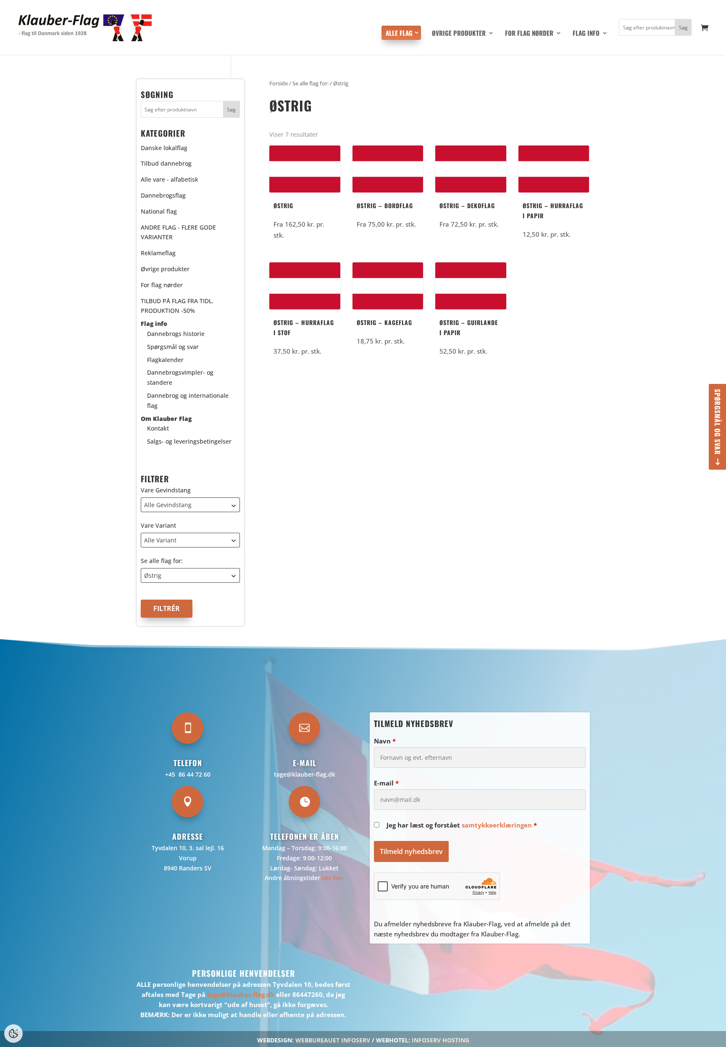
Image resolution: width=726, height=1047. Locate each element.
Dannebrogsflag (163, 195)
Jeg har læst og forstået (462, 825)
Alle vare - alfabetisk (169, 179)
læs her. (333, 878)
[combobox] (190, 504)
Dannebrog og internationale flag (188, 400)
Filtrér (166, 608)
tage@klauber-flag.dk (304, 774)
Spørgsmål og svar (718, 422)
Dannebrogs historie (176, 334)
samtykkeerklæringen (497, 825)
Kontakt (158, 428)
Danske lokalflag (164, 148)
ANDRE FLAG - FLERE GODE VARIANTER (178, 232)
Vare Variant (158, 525)
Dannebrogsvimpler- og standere (180, 377)
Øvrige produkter (459, 33)
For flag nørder (529, 33)
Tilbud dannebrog (166, 163)
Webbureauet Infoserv (332, 1040)
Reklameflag (158, 253)
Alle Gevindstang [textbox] (168, 505)
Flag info (586, 33)
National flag (159, 211)
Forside (278, 83)
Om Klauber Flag (166, 419)
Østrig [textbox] (152, 575)
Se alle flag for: (162, 561)
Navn (385, 741)
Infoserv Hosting (440, 1040)
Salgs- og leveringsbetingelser (189, 441)
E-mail (386, 783)
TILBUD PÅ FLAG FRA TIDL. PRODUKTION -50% (177, 306)
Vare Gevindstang (166, 490)
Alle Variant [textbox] (160, 540)
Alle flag (399, 32)
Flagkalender (165, 360)
